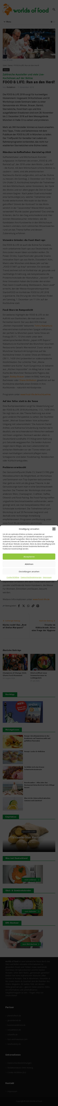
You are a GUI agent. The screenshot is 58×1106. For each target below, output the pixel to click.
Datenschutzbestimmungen (31, 577)
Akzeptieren (29, 556)
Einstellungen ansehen (29, 571)
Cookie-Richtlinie (13, 577)
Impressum (47, 577)
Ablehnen (29, 564)
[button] (54, 529)
